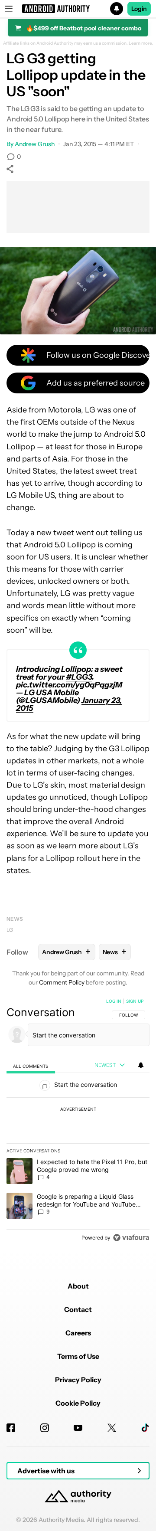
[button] (78, 8)
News (14, 919)
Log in (113, 1001)
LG (9, 929)
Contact (78, 1309)
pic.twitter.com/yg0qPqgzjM (69, 685)
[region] (78, 1121)
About (78, 1286)
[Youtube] (78, 1427)
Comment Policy (61, 982)
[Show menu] (8, 8)
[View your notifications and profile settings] (141, 1065)
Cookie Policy (78, 1403)
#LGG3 (79, 677)
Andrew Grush (35, 144)
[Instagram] (44, 1427)
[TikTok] (145, 1427)
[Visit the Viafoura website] (131, 1237)
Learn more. (141, 43)
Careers (78, 1332)
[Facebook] (10, 1427)
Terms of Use (78, 1356)
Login (139, 9)
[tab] (30, 1065)
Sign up (134, 1001)
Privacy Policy (78, 1379)
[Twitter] (111, 1427)
